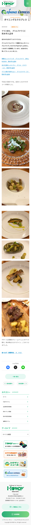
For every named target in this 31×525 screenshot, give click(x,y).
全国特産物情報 (7, 407)
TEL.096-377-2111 (10, 498)
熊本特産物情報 (7, 416)
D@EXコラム (6, 402)
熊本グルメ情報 (7, 411)
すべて (4, 397)
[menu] (27, 3)
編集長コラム (6, 421)
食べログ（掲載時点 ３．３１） (12, 353)
